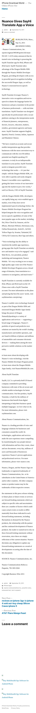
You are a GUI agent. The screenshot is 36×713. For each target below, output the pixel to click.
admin (6, 30)
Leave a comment (9, 32)
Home (5, 9)
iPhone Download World (13, 3)
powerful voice (26, 588)
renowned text (6, 590)
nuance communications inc (12, 588)
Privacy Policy (15, 708)
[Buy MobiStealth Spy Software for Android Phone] (18, 684)
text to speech (16, 590)
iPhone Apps (8, 585)
